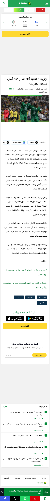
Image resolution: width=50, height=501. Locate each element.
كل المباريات (25, 34)
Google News (21, 142)
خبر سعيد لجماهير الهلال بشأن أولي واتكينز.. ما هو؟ (25, 492)
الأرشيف (6, 478)
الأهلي (42, 303)
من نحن (43, 478)
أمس (29, 10)
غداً (9, 10)
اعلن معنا (17, 478)
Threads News (33, 142)
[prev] (46, 21)
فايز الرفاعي (39, 89)
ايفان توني (30, 297)
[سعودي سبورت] (25, 3)
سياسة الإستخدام (30, 478)
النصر (18, 297)
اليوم (19, 10)
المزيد (5, 406)
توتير (8, 142)
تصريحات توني (42, 297)
